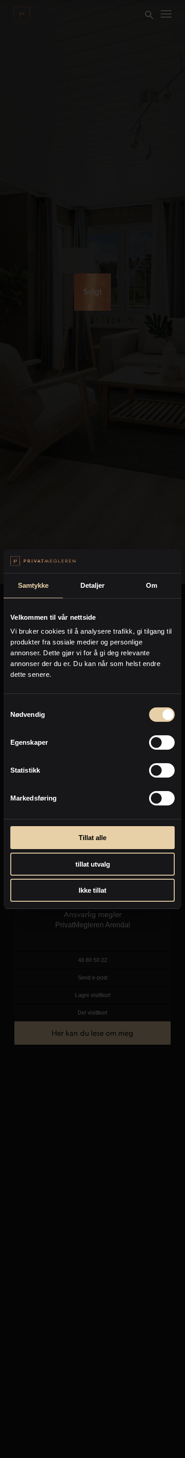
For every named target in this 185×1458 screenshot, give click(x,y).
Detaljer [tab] (92, 585)
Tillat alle (92, 837)
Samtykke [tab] (33, 585)
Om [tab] (151, 585)
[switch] (162, 742)
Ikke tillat (92, 890)
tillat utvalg (92, 864)
